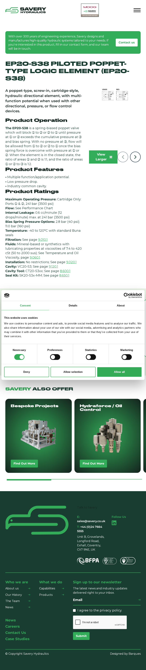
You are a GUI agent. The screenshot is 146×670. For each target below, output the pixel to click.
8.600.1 (65, 271)
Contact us (127, 42)
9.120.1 (53, 267)
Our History (13, 595)
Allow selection (73, 371)
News (9, 607)
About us (12, 588)
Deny (26, 371)
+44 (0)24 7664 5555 (89, 529)
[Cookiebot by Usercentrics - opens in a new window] (126, 295)
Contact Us (15, 633)
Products (46, 595)
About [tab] (121, 305)
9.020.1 (71, 262)
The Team (12, 601)
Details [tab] (73, 305)
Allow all (119, 371)
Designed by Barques (125, 653)
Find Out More (24, 463)
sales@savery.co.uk (91, 519)
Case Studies (17, 639)
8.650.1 (64, 275)
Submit (81, 636)
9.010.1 (43, 240)
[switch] (55, 357)
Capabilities (47, 588)
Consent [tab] (25, 305)
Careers (12, 626)
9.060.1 (35, 257)
